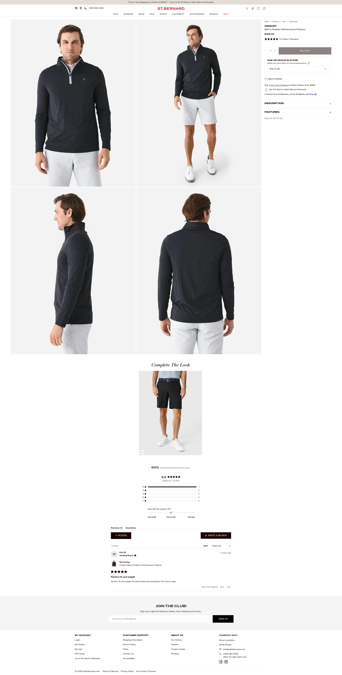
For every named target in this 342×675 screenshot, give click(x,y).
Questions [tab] (131, 528)
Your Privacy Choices (146, 671)
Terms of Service (110, 671)
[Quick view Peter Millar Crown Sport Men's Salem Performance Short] (170, 413)
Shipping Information (132, 640)
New (115, 14)
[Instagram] (226, 661)
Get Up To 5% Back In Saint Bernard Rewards (192, 2)
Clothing (275, 21)
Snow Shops (225, 644)
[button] (282, 39)
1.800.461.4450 (230, 654)
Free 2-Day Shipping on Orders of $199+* (148, 2)
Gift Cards (79, 654)
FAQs (125, 649)
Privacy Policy (127, 671)
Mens (141, 14)
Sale (226, 14)
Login (77, 640)
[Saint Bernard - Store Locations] (80, 8)
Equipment (178, 14)
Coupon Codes (178, 649)
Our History (176, 640)
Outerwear (293, 21)
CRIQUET (271, 26)
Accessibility (129, 658)
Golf (284, 21)
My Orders (80, 644)
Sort (206, 546)
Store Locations (227, 640)
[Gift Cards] (76, 8)
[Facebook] (220, 661)
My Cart (78, 649)
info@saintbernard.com (234, 649)
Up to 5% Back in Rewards (87, 658)
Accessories (197, 14)
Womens (128, 14)
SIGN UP (223, 619)
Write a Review (219, 536)
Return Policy (129, 644)
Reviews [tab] (117, 528)
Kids (152, 14)
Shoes (163, 14)
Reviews (175, 654)
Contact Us (128, 654)
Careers (175, 644)
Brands (214, 14)
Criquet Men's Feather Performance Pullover (140, 565)
